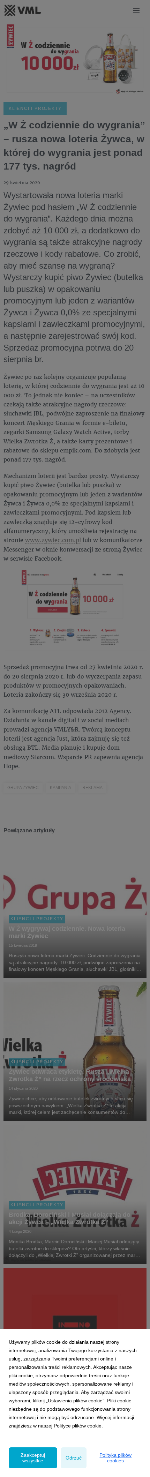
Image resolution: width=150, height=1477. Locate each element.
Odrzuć (74, 1458)
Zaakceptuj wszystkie (33, 1457)
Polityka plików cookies (115, 1457)
